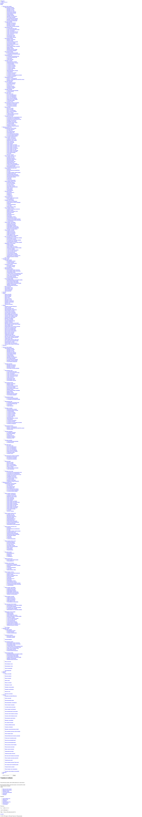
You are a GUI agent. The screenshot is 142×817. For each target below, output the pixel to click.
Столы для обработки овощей (12, 249)
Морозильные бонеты (9, 77)
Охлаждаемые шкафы (9, 278)
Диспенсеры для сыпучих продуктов (14, 119)
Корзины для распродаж (11, 120)
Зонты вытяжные (10, 245)
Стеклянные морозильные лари (13, 56)
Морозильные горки (11, 36)
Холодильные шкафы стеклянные (13, 46)
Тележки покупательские (12, 105)
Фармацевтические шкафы (12, 49)
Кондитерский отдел (6, 801)
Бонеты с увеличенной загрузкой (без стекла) (15, 79)
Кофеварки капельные (11, 224)
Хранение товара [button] (6, 628)
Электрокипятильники (11, 204)
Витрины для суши (10, 10)
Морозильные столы (9, 288)
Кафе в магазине (8, 307)
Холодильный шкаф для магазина (11, 314)
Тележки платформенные (12, 263)
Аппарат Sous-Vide (10, 156)
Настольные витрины (11, 17)
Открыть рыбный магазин (10, 320)
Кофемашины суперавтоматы (12, 226)
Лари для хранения (8, 289)
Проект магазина (8, 294)
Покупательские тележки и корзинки (12, 102)
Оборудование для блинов (12, 144)
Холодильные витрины (9, 7)
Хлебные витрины (10, 15)
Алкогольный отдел (6, 798)
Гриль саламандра (10, 141)
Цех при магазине (8, 191)
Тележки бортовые (10, 262)
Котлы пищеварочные (11, 165)
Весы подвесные (10, 109)
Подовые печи (10, 130)
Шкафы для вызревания (11, 284)
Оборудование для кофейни (10, 222)
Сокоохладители (10, 221)
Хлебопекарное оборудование (10, 128)
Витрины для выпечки (11, 22)
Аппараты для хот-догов (11, 139)
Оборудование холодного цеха (10, 167)
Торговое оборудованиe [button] (7, 347)
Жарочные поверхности (11, 159)
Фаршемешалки (10, 190)
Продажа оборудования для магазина (12, 336)
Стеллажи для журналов (11, 72)
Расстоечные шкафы (11, 131)
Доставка (4, 291)
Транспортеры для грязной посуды (13, 255)
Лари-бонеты (9, 58)
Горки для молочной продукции (13, 29)
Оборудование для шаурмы (12, 151)
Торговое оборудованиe (7, 6)
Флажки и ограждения (11, 124)
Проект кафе (7, 297)
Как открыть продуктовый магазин (11, 340)
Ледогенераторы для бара (12, 217)
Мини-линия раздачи (11, 234)
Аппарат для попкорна (11, 138)
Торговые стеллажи (8, 60)
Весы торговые (8, 107)
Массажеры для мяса (11, 185)
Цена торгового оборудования (10, 330)
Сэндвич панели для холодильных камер (15, 273)
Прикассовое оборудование (12, 99)
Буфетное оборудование (9, 200)
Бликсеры (9, 169)
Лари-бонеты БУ (10, 59)
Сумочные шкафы (10, 123)
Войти (1, 4)
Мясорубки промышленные (12, 186)
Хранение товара (6, 258)
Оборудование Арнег (9, 325)
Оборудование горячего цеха (10, 155)
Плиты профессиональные (12, 163)
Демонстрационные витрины (12, 90)
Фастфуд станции (10, 154)
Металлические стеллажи (12, 61)
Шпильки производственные (12, 256)
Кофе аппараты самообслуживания (13, 202)
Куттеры (8, 171)
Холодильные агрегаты (11, 276)
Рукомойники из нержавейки (12, 235)
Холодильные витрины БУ (12, 20)
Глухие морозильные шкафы (12, 52)
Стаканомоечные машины (12, 241)
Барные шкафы (10, 47)
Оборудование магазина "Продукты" (12, 339)
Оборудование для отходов (12, 246)
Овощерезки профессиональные (13, 175)
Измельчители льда (10, 214)
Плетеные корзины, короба (12, 122)
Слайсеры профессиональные (12, 113)
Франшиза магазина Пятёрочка (11, 306)
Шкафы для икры (10, 48)
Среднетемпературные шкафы (13, 282)
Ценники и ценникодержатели (13, 125)
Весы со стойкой (10, 112)
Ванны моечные (10, 244)
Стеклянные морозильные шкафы (13, 53)
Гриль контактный (10, 142)
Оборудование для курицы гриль (13, 145)
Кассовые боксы (8, 92)
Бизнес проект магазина (9, 332)
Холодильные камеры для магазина (14, 270)
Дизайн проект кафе (9, 338)
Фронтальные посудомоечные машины (14, 242)
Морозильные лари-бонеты (10, 317)
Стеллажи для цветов (11, 73)
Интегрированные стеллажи (12, 70)
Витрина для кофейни (9, 318)
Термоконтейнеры (8, 267)
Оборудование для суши (11, 149)
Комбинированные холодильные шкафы (14, 279)
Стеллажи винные (10, 63)
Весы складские (8, 286)
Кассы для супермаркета (11, 97)
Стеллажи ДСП (10, 69)
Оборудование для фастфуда (10, 136)
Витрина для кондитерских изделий (12, 322)
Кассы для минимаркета (11, 95)
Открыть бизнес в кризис (9, 341)
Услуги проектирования (7, 792)
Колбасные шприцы (11, 182)
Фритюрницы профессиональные (13, 166)
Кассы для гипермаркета (11, 94)
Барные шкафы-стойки (11, 206)
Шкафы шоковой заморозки (12, 285)
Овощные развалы (10, 86)
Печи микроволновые (11, 152)
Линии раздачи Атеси (11, 232)
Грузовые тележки (8, 259)
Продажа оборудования (7, 788)
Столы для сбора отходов (12, 251)
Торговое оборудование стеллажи (11, 315)
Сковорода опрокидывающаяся (13, 164)
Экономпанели (10, 71)
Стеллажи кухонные (11, 248)
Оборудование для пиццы (12, 146)
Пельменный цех (10, 198)
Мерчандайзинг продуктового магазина (12, 326)
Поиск (14, 775)
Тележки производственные (12, 254)
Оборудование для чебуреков (12, 150)
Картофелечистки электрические (13, 170)
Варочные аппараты (11, 158)
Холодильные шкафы (9, 38)
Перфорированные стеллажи (12, 62)
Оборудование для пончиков (12, 148)
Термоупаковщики (10, 114)
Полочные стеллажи (11, 266)
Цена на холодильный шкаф (10, 328)
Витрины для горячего (11, 24)
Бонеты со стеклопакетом (12, 78)
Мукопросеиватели (10, 129)
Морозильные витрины (11, 12)
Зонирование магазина (9, 334)
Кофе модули (9, 84)
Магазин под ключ (8, 299)
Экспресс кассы (10, 101)
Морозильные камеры (11, 272)
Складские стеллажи (9, 264)
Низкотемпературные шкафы (12, 280)
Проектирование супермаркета (11, 309)
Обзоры (4, 305)
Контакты (4, 345)
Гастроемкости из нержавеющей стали (14, 117)
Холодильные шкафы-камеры (12, 43)
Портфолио (5, 793)
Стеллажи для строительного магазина (14, 74)
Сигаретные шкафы (11, 100)
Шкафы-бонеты (10, 80)
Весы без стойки (10, 108)
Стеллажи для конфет (11, 64)
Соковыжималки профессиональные (14, 220)
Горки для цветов (10, 33)
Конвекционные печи (11, 161)
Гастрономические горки (12, 28)
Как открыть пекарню (9, 319)
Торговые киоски (10, 91)
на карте (2, 814)
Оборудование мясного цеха (10, 181)
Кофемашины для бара (11, 216)
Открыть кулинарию (9, 321)
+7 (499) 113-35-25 (3, 2)
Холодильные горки (9, 27)
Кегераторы (9, 215)
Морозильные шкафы (9, 51)
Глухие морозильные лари (12, 57)
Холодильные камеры (9, 268)
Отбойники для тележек (11, 121)
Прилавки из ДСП (10, 88)
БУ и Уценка (7, 257)
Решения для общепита (9, 301)
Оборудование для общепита (10, 313)
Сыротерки (9, 177)
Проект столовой (8, 298)
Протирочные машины (11, 176)
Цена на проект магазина (9, 331)
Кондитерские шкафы (11, 42)
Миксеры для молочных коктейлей (13, 218)
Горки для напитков (11, 30)
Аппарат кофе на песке (11, 223)
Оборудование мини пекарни (12, 197)
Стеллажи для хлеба (11, 67)
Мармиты (9, 203)
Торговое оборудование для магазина (12, 344)
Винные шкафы (10, 40)
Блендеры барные (10, 212)
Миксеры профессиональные (12, 174)
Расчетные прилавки (11, 83)
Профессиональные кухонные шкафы (14, 247)
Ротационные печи (10, 132)
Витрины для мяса (10, 9)
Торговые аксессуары (9, 115)
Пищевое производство (7, 127)
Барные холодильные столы (12, 211)
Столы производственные (12, 253)
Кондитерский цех (10, 192)
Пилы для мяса (10, 187)
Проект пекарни (8, 296)
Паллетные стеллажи (11, 265)
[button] (3, 773)
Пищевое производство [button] (7, 482)
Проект (4, 293)
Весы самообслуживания (12, 111)
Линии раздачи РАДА (11, 233)
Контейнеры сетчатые (11, 260)
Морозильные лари (8, 55)
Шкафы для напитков (11, 39)
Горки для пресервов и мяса (12, 32)
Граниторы (9, 213)
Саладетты (9, 153)
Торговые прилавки (8, 81)
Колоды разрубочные (11, 183)
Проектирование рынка (9, 308)
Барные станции (10, 210)
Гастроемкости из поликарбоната (13, 118)
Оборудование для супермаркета (11, 342)
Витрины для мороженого (12, 16)
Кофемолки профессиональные (13, 227)
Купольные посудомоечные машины (14, 239)
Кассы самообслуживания (12, 98)
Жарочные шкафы (10, 160)
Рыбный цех (9, 194)
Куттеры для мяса (10, 184)
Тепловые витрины (8, 21)
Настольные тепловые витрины (13, 26)
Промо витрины (10, 14)
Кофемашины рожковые (11, 225)
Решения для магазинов (9, 300)
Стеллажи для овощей (11, 66)
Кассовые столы (10, 93)
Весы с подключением (11, 110)
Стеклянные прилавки (11, 82)
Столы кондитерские (11, 252)
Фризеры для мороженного (12, 228)
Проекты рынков (8, 295)
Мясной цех (9, 193)
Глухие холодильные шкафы (12, 41)
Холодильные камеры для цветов (13, 269)
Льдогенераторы (8, 290)
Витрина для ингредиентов (12, 19)
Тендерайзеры (9, 189)
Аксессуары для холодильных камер (14, 274)
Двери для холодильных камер (13, 275)
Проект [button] (4, 672)
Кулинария (5, 800)
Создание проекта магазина (10, 311)
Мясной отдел (5, 799)
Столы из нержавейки (11, 180)
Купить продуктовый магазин (10, 327)
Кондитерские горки (11, 35)
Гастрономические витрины (12, 18)
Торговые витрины (8, 89)
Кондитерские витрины (11, 11)
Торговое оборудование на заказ (11, 316)
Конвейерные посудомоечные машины (14, 237)
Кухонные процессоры (11, 173)
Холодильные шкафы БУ (11, 50)
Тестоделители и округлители (12, 133)
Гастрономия (5, 804)
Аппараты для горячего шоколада (13, 208)
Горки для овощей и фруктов (12, 31)
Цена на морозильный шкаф (10, 329)
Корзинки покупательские (12, 103)
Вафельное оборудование (12, 140)
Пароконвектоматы (10, 162)
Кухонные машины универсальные (13, 172)
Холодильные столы (9, 287)
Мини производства (9, 196)
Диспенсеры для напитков (12, 201)
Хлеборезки (9, 179)
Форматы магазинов (9, 304)
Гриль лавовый (10, 143)
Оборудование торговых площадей (11, 337)
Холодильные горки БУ (11, 37)
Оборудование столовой (9, 229)
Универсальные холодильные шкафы (14, 283)
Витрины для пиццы (11, 25)
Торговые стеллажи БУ (11, 76)
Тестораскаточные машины (12, 135)
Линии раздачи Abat (11, 231)
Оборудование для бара (9, 207)
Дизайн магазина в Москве (10, 335)
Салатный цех (9, 195)
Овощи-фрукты (6, 802)
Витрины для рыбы (10, 8)
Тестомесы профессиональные (13, 134)
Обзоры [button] (4, 694)
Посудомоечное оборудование (10, 236)
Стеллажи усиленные (11, 68)
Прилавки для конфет (11, 87)
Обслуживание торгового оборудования (12, 324)
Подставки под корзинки (12, 104)
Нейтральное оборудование (10, 243)
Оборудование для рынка (9, 310)
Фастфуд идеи (7, 303)
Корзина (2, 3)
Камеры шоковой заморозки (12, 277)
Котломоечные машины (11, 238)
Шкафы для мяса (10, 45)
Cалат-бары (9, 205)
